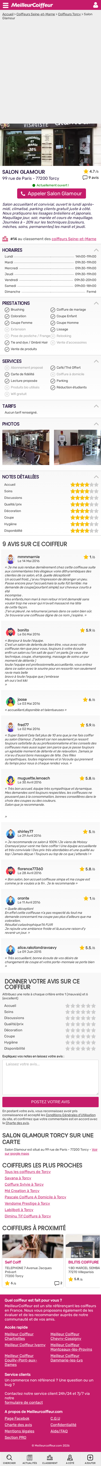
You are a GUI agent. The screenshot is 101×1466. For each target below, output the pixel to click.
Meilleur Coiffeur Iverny (25, 1345)
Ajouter (90, 1463)
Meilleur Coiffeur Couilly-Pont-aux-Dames (21, 1360)
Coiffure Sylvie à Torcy (24, 1184)
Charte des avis (17, 1123)
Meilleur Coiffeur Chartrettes (19, 1336)
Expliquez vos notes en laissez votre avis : (33, 1056)
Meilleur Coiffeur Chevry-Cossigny (65, 1336)
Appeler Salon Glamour (55, 193)
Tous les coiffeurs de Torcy (28, 1171)
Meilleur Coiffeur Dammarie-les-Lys (66, 1357)
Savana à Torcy (18, 1178)
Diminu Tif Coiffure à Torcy (28, 1216)
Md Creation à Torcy (22, 1190)
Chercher (9, 1463)
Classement (50, 1463)
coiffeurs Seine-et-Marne (74, 239)
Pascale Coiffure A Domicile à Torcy (35, 1197)
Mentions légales (19, 1431)
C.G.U (55, 1418)
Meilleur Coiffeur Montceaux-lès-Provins (71, 1347)
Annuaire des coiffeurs (32, 4)
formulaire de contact (24, 1402)
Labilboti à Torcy (19, 1210)
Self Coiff (13, 1262)
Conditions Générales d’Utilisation (71, 1115)
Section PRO (15, 1437)
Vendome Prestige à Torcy (27, 1203)
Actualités (30, 1463)
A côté (70, 1463)
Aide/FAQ (59, 1431)
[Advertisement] (50, 73)
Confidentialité (63, 1425)
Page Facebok (17, 1418)
